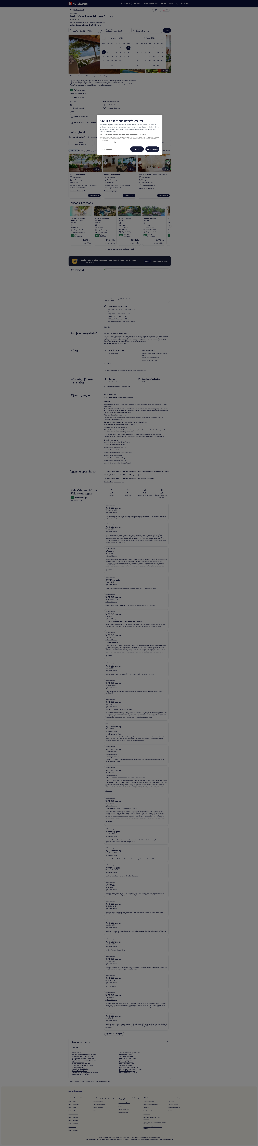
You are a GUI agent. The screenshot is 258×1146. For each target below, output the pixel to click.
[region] (129, 135)
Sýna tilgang (107, 149)
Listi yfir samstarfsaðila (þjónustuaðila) (111, 142)
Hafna (137, 149)
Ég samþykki (152, 149)
